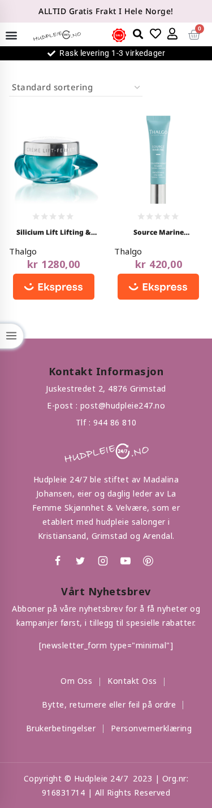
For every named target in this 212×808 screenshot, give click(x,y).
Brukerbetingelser (61, 728)
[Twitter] (80, 561)
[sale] (119, 35)
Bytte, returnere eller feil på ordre (109, 704)
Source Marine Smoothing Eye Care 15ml (158, 233)
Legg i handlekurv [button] (50, 149)
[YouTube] (125, 561)
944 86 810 (115, 422)
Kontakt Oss (132, 680)
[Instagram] (103, 561)
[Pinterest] (148, 561)
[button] (11, 34)
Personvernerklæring (151, 728)
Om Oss (76, 680)
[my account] (173, 33)
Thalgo (23, 251)
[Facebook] (58, 561)
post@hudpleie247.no (123, 405)
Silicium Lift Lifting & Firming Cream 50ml (53, 233)
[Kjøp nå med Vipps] (53, 287)
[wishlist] (156, 33)
